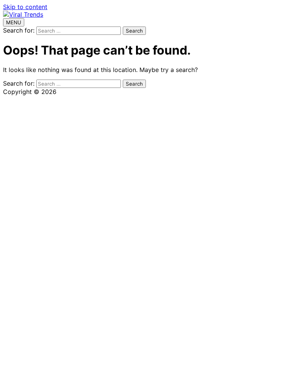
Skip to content (25, 7)
